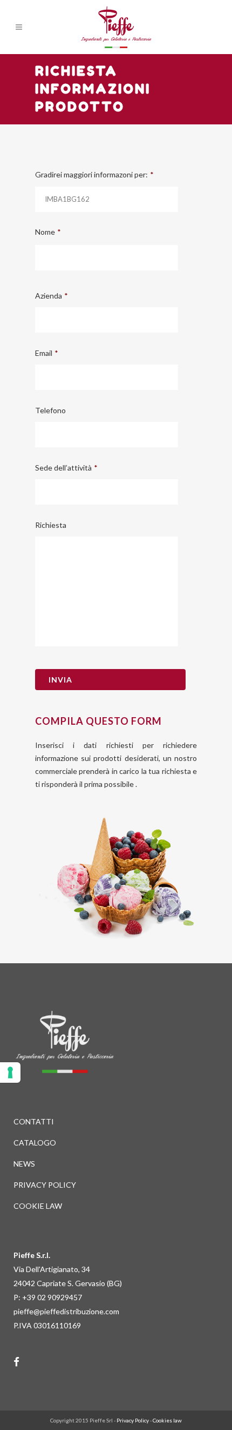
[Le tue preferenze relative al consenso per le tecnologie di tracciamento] (10, 1072)
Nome (48, 231)
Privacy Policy (133, 1420)
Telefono (50, 410)
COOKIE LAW (37, 1205)
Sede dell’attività (66, 467)
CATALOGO (34, 1142)
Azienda (51, 295)
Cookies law (167, 1420)
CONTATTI (33, 1121)
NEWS (24, 1163)
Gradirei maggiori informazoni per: (94, 174)
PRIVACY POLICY (44, 1184)
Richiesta (50, 524)
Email (46, 352)
